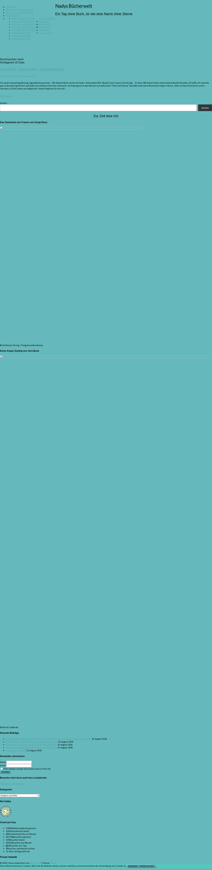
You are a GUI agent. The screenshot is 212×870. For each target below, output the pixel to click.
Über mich (44, 21)
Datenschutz (45, 32)
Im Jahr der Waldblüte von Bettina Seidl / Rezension (31, 747)
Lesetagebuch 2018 (21, 35)
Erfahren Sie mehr (146, 866)
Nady (16, 76)
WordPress (35, 862)
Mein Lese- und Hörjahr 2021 (25, 27)
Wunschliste (45, 24)
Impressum (44, 29)
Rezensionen (12, 15)
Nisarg (53, 862)
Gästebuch (44, 27)
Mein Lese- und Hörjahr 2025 (19, 12)
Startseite (11, 6)
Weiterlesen (6, 95)
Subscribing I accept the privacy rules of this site (27, 768)
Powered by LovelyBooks (12, 783)
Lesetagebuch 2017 (21, 38)
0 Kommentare (27, 76)
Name (3, 762)
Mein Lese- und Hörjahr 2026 (19, 9)
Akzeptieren (132, 866)
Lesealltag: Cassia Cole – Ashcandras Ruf (32, 69)
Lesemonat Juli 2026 (16, 750)
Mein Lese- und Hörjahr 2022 (25, 24)
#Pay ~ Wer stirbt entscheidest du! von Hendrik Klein (31, 744)
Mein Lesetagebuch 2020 (24, 29)
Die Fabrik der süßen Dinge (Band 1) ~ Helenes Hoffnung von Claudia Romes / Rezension (48, 738)
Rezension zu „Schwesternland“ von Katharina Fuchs (32, 741)
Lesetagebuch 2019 (21, 32)
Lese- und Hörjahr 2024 (23, 18)
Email (3, 765)
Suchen (3, 103)
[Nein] (156, 866)
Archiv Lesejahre (47, 18)
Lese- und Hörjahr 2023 (23, 21)
